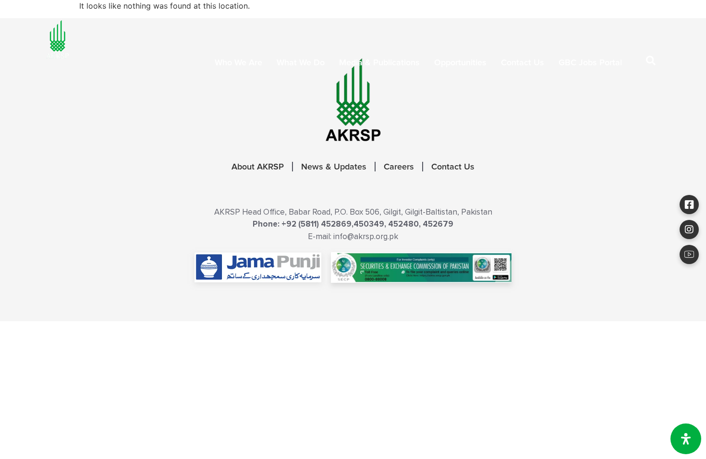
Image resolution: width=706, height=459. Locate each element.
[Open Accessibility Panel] (685, 438)
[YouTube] (689, 254)
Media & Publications (379, 62)
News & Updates (333, 166)
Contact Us (522, 62)
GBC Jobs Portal (590, 62)
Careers (399, 166)
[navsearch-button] (650, 62)
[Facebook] (689, 204)
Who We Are (238, 62)
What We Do (301, 62)
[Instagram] (689, 229)
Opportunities (460, 62)
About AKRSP (257, 166)
